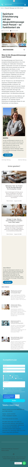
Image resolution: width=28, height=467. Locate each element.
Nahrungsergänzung (9, 378)
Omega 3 (6, 375)
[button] (25, 5)
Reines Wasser (14, 375)
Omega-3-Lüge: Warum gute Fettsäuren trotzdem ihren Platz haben (14, 220)
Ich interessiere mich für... (9, 373)
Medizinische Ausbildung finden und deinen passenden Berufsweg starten (17, 322)
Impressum (15, 448)
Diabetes (6, 380)
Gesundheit (16, 377)
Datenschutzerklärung (6, 448)
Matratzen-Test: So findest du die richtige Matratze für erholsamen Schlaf (14, 187)
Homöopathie (7, 377)
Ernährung (19, 378)
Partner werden (5, 450)
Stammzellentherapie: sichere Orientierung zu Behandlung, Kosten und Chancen (17, 338)
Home (2, 8)
